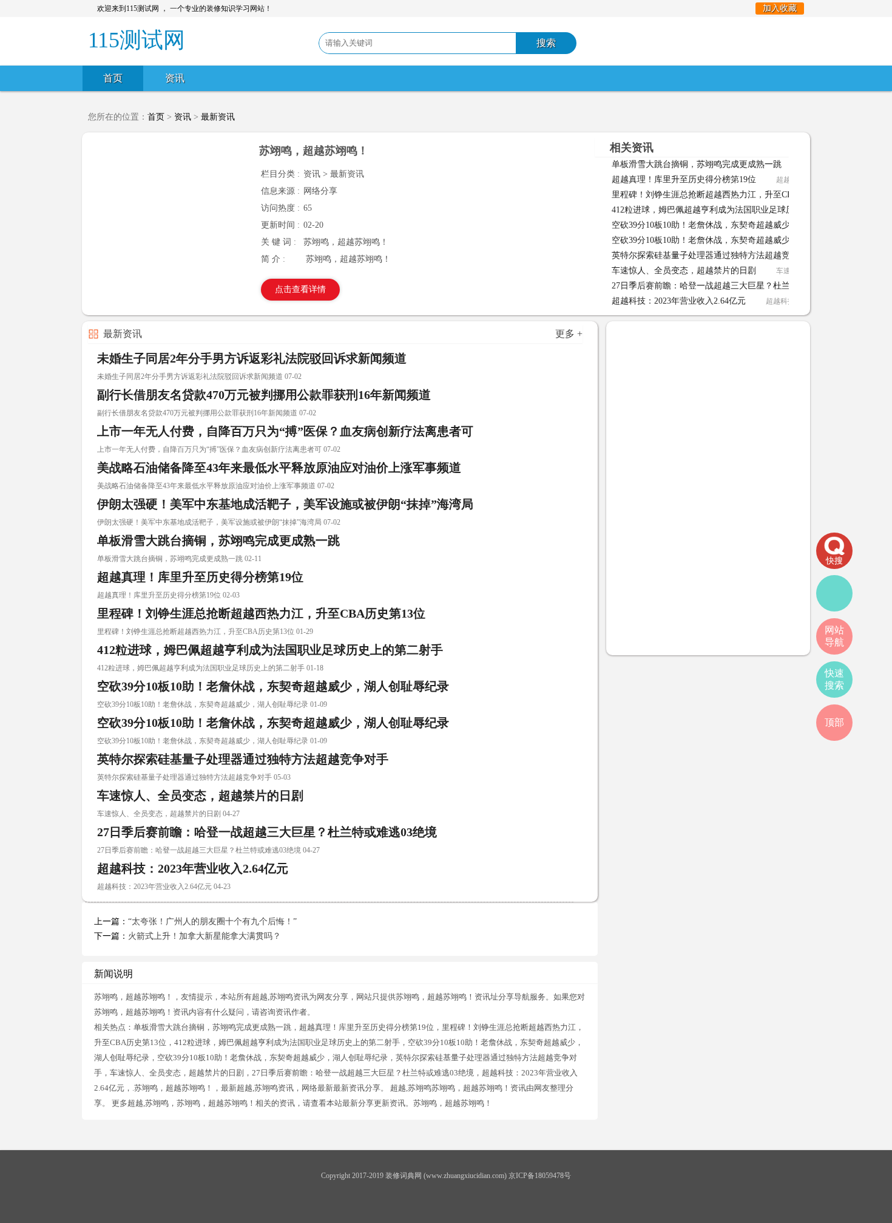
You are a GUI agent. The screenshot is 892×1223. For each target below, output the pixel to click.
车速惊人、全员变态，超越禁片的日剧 (684, 270)
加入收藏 (780, 8)
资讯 (174, 78)
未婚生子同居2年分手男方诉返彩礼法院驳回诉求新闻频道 (252, 358)
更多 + (569, 334)
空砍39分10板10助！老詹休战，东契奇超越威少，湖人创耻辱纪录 (735, 225)
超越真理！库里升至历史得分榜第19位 (684, 179)
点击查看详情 (300, 289)
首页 (113, 78)
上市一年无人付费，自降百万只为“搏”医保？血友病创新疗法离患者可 (285, 431)
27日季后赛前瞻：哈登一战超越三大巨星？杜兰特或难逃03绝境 (731, 285)
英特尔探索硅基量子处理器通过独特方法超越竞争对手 (714, 255)
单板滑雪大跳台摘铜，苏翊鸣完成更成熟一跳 (697, 164)
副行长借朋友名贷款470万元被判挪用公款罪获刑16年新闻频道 (264, 394)
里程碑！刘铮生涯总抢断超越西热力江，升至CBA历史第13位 (726, 194)
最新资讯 (218, 116)
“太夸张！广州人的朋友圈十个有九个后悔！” (212, 921)
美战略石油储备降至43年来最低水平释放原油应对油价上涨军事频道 (279, 467)
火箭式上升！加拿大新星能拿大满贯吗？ (204, 936)
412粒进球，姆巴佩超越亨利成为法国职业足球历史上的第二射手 (733, 209)
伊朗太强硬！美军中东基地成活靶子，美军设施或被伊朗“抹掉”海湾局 (285, 504)
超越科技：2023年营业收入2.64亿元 (679, 300)
